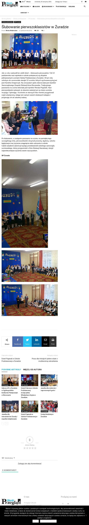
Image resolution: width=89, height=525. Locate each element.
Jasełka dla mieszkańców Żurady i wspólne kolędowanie (9, 416)
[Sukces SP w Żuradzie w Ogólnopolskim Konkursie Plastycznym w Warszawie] (10, 380)
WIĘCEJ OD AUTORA (32, 369)
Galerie (37, 6)
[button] (84, 6)
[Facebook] (82, 1)
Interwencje (61, 6)
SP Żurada (31, 19)
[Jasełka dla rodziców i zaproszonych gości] (49, 380)
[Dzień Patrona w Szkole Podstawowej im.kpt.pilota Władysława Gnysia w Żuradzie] (29, 380)
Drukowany (47, 6)
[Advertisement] (30, 321)
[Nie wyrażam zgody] (86, 515)
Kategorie (25, 6)
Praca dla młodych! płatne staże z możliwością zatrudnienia (45, 360)
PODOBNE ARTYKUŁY (11, 369)
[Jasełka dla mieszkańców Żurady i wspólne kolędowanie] (10, 406)
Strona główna (6, 19)
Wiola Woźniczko (11, 30)
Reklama (71, 6)
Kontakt (23, 13)
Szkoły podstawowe (19, 19)
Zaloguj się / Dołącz (61, 1)
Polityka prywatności (48, 521)
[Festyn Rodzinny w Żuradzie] (49, 406)
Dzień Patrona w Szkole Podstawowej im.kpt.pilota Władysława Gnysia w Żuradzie (29, 392)
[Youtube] (85, 1)
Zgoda (35, 521)
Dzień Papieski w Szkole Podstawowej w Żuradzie (11, 360)
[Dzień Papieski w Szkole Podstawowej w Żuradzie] (29, 406)
